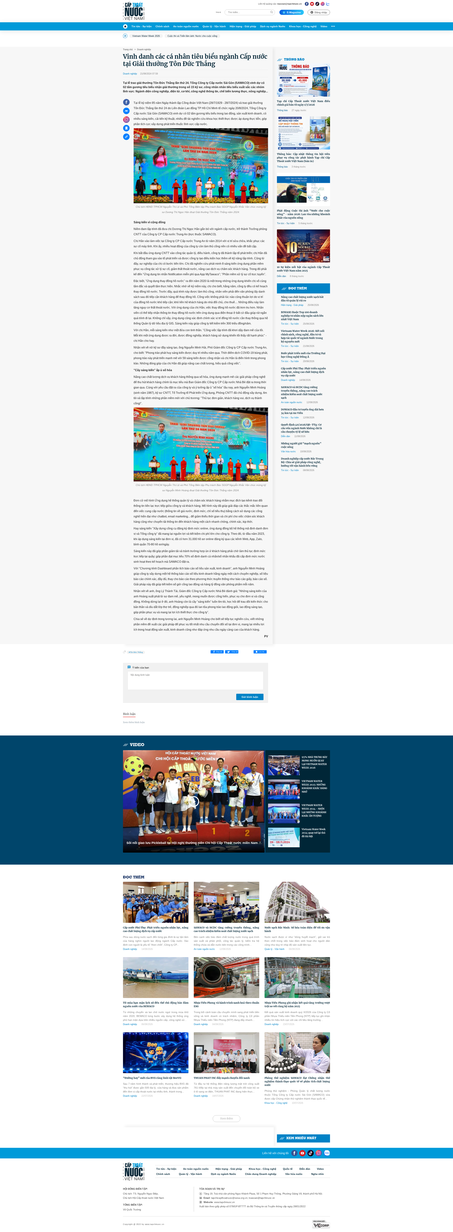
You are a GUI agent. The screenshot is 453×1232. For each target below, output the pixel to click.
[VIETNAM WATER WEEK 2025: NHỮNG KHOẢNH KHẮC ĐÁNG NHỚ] (284, 789)
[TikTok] (317, 4)
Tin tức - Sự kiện (141, 26)
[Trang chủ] (126, 26)
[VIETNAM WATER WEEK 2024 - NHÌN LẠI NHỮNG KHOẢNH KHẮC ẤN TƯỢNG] (284, 813)
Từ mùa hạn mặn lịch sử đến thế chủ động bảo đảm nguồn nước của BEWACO (155, 1004)
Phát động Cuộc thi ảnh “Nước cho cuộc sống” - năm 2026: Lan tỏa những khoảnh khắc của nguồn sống (303, 214)
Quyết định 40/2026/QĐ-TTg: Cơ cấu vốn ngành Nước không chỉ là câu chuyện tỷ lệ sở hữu (301, 428)
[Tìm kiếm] (271, 12)
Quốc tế (288, 1168)
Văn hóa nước (288, 451)
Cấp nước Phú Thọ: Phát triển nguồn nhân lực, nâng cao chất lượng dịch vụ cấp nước (303, 372)
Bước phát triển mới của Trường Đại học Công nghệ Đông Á (303, 355)
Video (323, 26)
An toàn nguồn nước (186, 26)
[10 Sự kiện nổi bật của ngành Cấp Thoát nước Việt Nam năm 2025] (303, 246)
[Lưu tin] (126, 128)
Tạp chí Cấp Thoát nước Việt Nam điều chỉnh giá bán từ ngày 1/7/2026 (303, 103)
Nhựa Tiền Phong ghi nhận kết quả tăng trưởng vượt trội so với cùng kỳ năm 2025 (297, 1004)
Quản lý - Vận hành (214, 26)
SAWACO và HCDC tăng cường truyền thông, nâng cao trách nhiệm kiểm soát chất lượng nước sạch (301, 392)
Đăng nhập (321, 12)
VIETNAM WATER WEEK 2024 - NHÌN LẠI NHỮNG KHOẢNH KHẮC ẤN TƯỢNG (314, 810)
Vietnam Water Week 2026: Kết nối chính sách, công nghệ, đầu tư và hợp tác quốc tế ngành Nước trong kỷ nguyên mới (302, 336)
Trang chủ (128, 49)
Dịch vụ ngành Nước (272, 26)
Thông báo (294, 59)
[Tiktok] (310, 1153)
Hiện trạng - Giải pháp (243, 26)
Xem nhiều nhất (301, 1138)
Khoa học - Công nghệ (303, 26)
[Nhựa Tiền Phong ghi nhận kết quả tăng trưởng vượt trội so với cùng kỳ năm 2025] (297, 977)
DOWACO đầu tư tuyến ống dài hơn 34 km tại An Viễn (302, 411)
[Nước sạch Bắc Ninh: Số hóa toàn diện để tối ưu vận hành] (297, 902)
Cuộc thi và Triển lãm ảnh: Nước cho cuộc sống (192, 36)
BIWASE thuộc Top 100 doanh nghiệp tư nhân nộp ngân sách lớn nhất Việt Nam (302, 316)
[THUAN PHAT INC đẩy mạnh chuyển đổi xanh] (226, 1052)
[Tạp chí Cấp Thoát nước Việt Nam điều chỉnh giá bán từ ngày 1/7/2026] (303, 80)
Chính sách (162, 26)
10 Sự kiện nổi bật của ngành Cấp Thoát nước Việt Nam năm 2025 (303, 269)
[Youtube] (312, 4)
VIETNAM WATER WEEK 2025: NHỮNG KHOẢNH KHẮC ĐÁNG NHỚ (314, 786)
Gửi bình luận (250, 697)
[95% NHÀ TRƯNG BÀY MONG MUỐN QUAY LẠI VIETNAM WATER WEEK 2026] (284, 765)
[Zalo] (328, 4)
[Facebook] (307, 4)
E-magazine (294, 12)
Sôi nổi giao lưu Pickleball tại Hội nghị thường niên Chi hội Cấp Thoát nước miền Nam (192, 843)
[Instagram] (323, 4)
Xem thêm (226, 1118)
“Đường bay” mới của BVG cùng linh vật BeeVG (152, 1078)
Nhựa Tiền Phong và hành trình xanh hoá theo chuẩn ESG (226, 1004)
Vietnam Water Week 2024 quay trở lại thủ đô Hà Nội (313, 833)
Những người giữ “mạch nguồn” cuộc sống (301, 445)
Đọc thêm (297, 288)
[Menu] (332, 26)
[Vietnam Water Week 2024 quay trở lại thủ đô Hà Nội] (284, 837)
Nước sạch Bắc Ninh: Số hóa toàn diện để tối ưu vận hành (297, 929)
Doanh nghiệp (144, 49)
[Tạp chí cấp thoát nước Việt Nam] (133, 11)
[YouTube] (302, 1153)
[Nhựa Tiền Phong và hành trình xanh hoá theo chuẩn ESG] (226, 977)
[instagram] (319, 1153)
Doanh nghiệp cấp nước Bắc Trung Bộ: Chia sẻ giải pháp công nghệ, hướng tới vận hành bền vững (302, 462)
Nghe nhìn (317, 1174)
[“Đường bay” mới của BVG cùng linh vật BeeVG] (155, 1052)
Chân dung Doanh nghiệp (260, 1174)
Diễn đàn (281, 276)
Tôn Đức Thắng (136, 652)
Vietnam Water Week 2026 (146, 36)
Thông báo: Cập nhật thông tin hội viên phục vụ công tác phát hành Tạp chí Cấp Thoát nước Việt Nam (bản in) (303, 157)
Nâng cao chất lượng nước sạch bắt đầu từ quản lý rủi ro (302, 298)
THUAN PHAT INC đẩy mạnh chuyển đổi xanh (222, 1078)
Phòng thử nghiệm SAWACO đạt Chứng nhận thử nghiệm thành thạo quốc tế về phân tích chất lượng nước (297, 1081)
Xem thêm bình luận (134, 722)
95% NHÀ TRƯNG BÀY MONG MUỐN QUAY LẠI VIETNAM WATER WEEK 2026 (314, 762)
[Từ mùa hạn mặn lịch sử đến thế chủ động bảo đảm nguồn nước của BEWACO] (155, 977)
